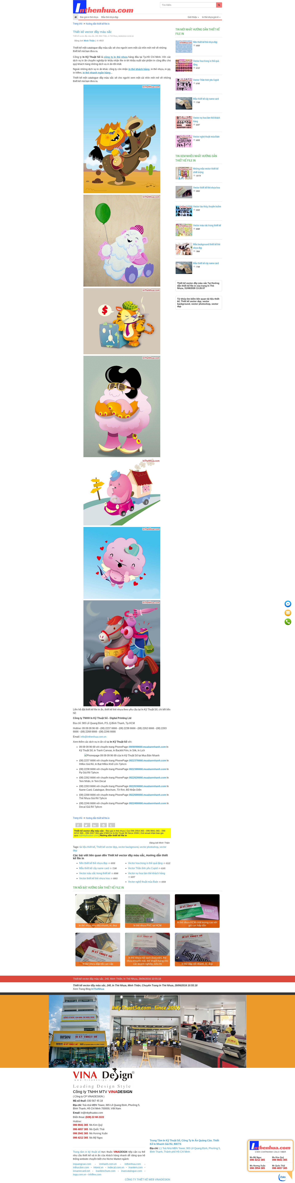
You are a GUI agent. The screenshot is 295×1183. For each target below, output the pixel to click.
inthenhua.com (133, 1164)
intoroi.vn (98, 1167)
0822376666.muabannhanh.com (147, 760)
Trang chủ (77, 23)
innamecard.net (81, 1171)
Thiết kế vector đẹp (106, 847)
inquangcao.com (82, 1164)
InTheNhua (97, 989)
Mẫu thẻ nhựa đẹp (109, 17)
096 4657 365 (80, 1129)
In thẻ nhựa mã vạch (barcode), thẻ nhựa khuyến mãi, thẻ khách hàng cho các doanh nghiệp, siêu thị (147, 960)
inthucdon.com (81, 1167)
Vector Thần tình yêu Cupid (143, 868)
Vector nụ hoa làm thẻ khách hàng (146, 873)
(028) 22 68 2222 (94, 1117)
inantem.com (136, 1167)
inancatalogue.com (131, 1171)
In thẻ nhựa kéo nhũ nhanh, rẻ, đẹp (98, 925)
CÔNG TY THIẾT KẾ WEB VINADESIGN (147, 1179)
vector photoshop (149, 847)
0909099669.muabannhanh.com (147, 747)
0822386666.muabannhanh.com (147, 769)
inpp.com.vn (79, 1174)
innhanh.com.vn (108, 1164)
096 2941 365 (80, 1133)
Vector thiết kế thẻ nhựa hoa (94, 878)
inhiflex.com (94, 1174)
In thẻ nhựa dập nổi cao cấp (98, 964)
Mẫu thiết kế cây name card (94, 868)
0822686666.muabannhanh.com (147, 795)
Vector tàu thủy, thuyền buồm (207, 206)
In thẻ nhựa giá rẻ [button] (210, 17)
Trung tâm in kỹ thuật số (86, 1152)
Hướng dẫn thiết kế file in (98, 23)
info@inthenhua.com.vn (93, 736)
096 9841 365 (80, 1125)
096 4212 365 (80, 1137)
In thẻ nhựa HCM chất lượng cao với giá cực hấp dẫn (197, 924)
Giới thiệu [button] (192, 17)
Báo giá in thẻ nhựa (89, 17)
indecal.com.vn (116, 1167)
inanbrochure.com (105, 1171)
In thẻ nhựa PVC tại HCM (147, 925)
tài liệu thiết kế (87, 847)
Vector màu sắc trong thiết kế (95, 873)
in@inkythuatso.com (88, 835)
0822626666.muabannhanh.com (147, 777)
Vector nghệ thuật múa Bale (143, 881)
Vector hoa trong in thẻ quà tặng (145, 863)
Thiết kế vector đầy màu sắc (92, 32)
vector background (128, 847)
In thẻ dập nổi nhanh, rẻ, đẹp (197, 964)
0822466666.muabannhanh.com (147, 803)
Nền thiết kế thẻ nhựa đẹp (93, 863)
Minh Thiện (89, 41)
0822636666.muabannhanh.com (147, 786)
